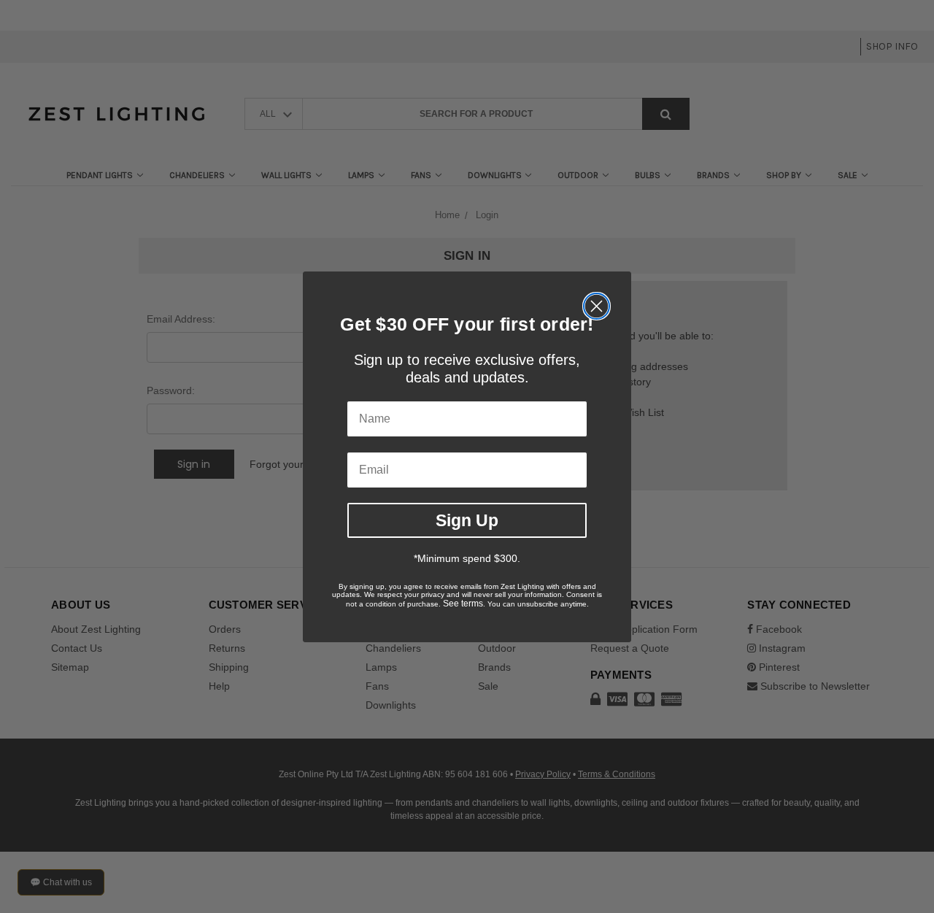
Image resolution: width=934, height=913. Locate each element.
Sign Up (467, 519)
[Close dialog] (596, 306)
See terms (463, 603)
